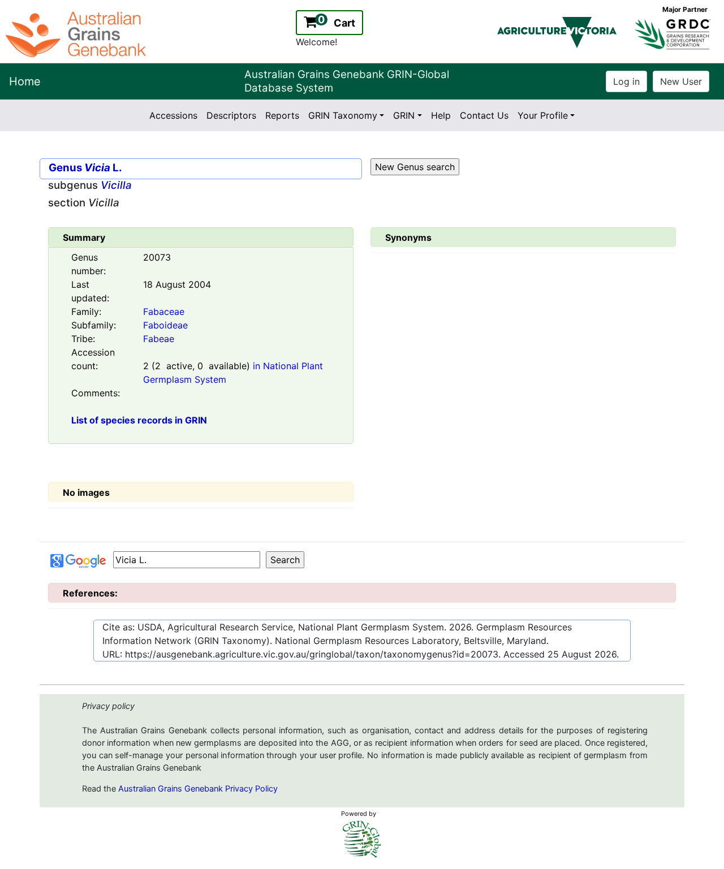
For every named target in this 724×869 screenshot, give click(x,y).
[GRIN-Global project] (362, 839)
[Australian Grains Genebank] (77, 33)
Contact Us (484, 115)
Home (25, 81)
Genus (65, 167)
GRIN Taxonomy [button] (342, 115)
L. (103, 167)
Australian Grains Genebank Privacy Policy (198, 789)
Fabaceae (163, 311)
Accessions (173, 115)
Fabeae (158, 338)
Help (441, 115)
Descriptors (231, 115)
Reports (282, 115)
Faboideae (165, 325)
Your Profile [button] (543, 115)
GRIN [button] (404, 115)
